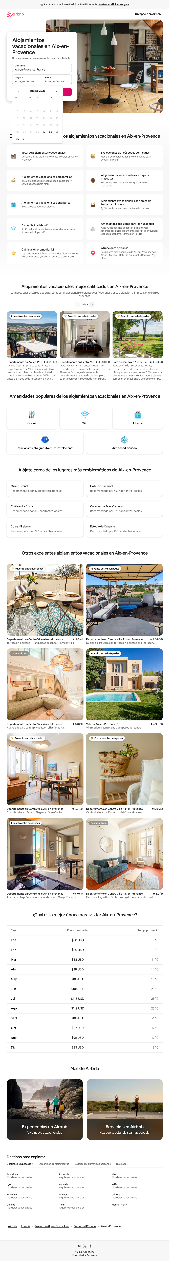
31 (24, 138)
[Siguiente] (92, 304)
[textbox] (27, 81)
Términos (92, 1255)
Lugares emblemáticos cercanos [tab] (93, 1163)
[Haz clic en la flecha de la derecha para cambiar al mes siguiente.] (57, 91)
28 (50, 131)
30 (17, 138)
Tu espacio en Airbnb (148, 14)
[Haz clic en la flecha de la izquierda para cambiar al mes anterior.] (18, 91)
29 (57, 131)
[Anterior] (77, 304)
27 (44, 131)
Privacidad (78, 1255)
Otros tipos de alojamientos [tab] (53, 1163)
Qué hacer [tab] (121, 1163)
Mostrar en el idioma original (113, 4)
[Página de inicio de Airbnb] (15, 14)
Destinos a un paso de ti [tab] (20, 1163)
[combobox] (42, 69)
